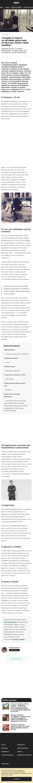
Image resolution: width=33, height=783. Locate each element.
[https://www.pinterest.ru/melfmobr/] (21, 738)
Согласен (16, 779)
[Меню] (30, 3)
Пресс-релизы (22, 748)
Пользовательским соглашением (10, 771)
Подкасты (5, 751)
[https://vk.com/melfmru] (12, 738)
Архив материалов (24, 755)
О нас (3, 744)
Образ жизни (16, 7)
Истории (5, 34)
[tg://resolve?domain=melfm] (3, 738)
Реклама (4, 748)
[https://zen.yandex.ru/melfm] (7, 738)
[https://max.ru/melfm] (30, 738)
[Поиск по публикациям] (2, 3)
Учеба (7, 7)
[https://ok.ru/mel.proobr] (25, 738)
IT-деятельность (7, 755)
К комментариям (16, 659)
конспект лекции (18, 639)
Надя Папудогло (14, 647)
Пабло (19, 751)
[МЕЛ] (16, 3)
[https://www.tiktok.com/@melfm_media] (16, 738)
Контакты (21, 744)
